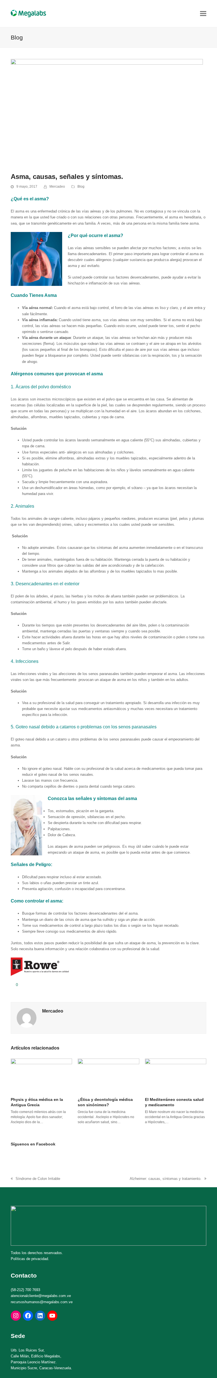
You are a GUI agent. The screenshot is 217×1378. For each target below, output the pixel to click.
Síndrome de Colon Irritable (35, 1179)
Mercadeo (57, 187)
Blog (80, 187)
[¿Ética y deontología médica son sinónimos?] (108, 1075)
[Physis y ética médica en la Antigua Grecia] (41, 1075)
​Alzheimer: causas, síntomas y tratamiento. (165, 1179)
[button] (203, 13)
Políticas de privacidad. (30, 1259)
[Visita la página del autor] (26, 1017)
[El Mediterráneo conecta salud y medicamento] (175, 1075)
